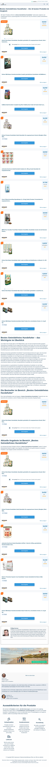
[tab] (4, 38)
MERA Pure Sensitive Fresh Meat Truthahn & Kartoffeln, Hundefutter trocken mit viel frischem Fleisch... (24, 230)
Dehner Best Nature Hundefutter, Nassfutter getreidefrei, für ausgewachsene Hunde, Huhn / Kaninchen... (24, 41)
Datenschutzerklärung (25, 757)
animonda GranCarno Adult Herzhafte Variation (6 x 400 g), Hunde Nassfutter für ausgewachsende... (21, 169)
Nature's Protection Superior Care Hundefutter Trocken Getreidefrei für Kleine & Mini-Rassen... (22, 577)
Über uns (33, 757)
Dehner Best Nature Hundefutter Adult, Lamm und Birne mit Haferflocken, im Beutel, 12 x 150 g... (24, 261)
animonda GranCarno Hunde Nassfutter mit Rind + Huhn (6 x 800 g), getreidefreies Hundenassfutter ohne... (21, 544)
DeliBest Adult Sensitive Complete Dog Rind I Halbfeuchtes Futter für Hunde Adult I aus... (23, 104)
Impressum (17, 757)
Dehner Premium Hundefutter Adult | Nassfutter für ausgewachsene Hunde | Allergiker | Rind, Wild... (24, 136)
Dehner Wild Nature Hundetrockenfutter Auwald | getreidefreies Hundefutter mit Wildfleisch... (24, 74)
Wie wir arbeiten (39, 757)
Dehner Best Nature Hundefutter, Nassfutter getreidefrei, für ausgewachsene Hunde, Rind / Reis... (23, 421)
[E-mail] (3, 642)
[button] (44, 4)
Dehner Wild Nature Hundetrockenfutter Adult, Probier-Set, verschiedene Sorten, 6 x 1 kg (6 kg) (24, 322)
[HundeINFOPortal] (3, 4)
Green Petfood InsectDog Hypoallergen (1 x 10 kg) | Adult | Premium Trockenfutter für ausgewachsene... (22, 200)
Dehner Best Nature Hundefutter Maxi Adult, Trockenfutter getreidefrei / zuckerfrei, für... (23, 290)
